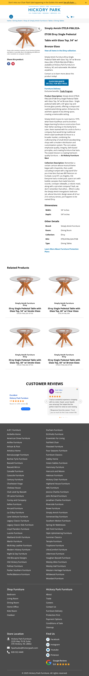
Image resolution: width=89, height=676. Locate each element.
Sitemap (50, 627)
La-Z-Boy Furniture (15, 512)
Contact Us (51, 607)
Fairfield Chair (52, 442)
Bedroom (11, 594)
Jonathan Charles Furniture (58, 500)
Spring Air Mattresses (56, 525)
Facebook (55, 639)
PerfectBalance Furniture (18, 574)
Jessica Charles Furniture (57, 492)
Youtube (55, 649)
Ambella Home (14, 434)
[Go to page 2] (63, 417)
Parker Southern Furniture (19, 570)
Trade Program (66, 91)
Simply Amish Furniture (25, 303)
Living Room (12, 598)
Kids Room (12, 611)
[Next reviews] (80, 401)
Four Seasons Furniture (56, 450)
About (49, 594)
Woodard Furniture (54, 578)
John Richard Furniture (56, 496)
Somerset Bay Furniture (57, 516)
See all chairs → (70, 2)
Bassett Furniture (15, 463)
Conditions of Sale (54, 623)
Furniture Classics (54, 455)
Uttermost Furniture (55, 554)
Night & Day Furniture (17, 554)
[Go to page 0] (59, 417)
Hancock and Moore (55, 471)
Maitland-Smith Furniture (18, 537)
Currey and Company (16, 500)
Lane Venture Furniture (17, 516)
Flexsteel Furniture (54, 446)
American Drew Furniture (18, 438)
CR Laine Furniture (15, 496)
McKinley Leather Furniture (19, 545)
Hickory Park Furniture (19, 398)
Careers (49, 602)
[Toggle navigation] (11, 17)
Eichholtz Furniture (54, 434)
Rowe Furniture (53, 508)
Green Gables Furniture (56, 463)
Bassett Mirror (13, 467)
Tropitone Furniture (55, 545)
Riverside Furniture (54, 504)
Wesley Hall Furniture (56, 566)
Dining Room (13, 602)
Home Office (13, 607)
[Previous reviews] (46, 401)
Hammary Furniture (55, 467)
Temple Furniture (54, 541)
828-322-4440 (17, 652)
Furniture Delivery (52, 88)
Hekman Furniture (54, 475)
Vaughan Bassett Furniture (58, 558)
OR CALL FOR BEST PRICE (56, 82)
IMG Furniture (52, 488)
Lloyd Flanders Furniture (18, 529)
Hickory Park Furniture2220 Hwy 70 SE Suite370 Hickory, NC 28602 (21, 641)
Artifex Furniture (14, 442)
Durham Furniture (54, 430)
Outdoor (11, 615)
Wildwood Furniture (55, 574)
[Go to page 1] (61, 417)
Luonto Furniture (14, 533)
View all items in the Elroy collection (60, 50)
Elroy (25, 305)
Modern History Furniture (18, 549)
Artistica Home (14, 450)
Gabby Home (52, 459)
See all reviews (25, 408)
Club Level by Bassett (16, 492)
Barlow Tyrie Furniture (17, 459)
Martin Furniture (14, 541)
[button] (39, 29)
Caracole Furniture (15, 475)
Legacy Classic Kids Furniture (20, 525)
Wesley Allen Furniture (56, 562)
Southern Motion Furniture (58, 521)
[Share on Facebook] (8, 63)
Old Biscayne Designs (17, 558)
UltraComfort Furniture (56, 549)
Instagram (55, 644)
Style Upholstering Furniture (59, 533)
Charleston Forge (15, 483)
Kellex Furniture (14, 504)
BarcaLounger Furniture (18, 455)
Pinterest (55, 655)
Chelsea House (14, 488)
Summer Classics (54, 537)
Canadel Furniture (15, 471)
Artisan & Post (13, 446)
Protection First (53, 615)
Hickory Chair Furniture (56, 479)
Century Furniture (15, 479)
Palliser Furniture (15, 566)
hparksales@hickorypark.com (24, 648)
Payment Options (54, 619)
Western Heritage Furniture (58, 570)
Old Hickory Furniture (17, 562)
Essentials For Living (55, 438)
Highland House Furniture (58, 483)
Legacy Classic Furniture (18, 521)
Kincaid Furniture (15, 508)
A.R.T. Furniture (14, 430)
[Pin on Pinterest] (13, 63)
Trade (48, 598)
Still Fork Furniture (54, 529)
